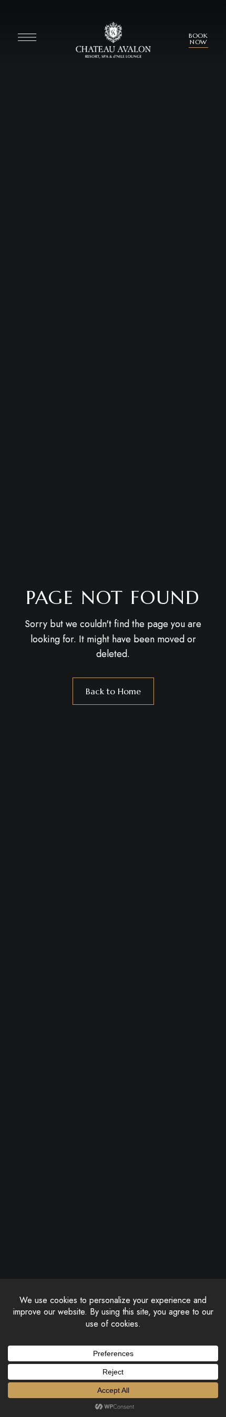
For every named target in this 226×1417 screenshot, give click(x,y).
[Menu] (27, 37)
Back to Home (113, 691)
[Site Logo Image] (113, 40)
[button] (198, 39)
